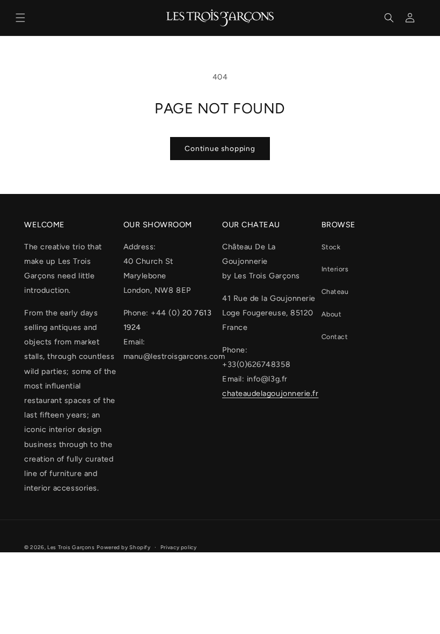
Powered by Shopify (123, 547)
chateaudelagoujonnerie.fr (270, 393)
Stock (331, 247)
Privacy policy (178, 547)
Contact (334, 337)
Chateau (335, 291)
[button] (20, 17)
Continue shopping (220, 148)
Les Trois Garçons (71, 547)
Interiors (335, 269)
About (331, 314)
